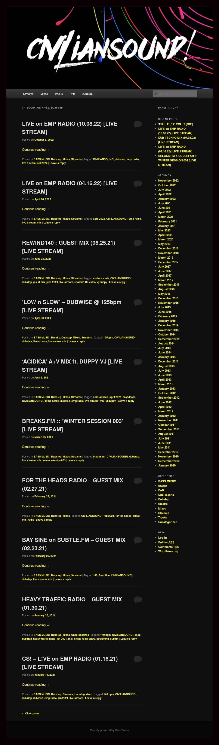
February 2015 (167, 316)
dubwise (27, 341)
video (92, 282)
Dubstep (87, 94)
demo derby (51, 401)
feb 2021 (109, 516)
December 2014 (168, 325)
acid (95, 397)
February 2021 (167, 221)
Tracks (59, 94)
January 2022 (167, 199)
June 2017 (165, 271)
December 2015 (168, 298)
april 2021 (115, 397)
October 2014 (167, 334)
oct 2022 (42, 163)
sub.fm (114, 639)
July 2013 (164, 370)
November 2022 (168, 180)
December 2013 (168, 361)
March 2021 (165, 217)
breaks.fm (99, 456)
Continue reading (36, 149)
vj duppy (102, 282)
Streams (28, 94)
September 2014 (168, 339)
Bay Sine (104, 575)
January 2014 (167, 357)
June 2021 (165, 208)
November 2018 (168, 253)
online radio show (84, 639)
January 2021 (167, 226)
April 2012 (165, 407)
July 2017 (164, 266)
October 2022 (167, 185)
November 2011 (168, 420)
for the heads (123, 516)
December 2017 (168, 262)
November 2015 (168, 303)
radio (31, 520)
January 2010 (167, 465)
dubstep (120, 159)
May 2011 (164, 447)
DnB (72, 94)
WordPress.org (168, 551)
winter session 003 (54, 460)
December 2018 (168, 248)
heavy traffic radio (44, 639)
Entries (166, 542)
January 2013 (167, 388)
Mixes (44, 94)
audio (96, 278)
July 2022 (164, 190)
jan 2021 (62, 639)
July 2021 (164, 203)
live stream (29, 163)
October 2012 (167, 393)
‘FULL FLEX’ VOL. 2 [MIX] (175, 124)
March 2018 (165, 257)
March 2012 (165, 411)
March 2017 (165, 280)
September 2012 (168, 397)
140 (95, 575)
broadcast (129, 397)
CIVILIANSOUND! (103, 159)
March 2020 (165, 239)
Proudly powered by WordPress (109, 730)
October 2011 (167, 425)
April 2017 (165, 275)
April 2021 (165, 212)
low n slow (54, 341)
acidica (103, 397)
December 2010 (168, 452)
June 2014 (165, 352)
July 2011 (164, 438)
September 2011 (168, 429)
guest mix (39, 282)
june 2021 (52, 282)
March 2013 (165, 384)
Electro (163, 504)
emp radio (133, 159)
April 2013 (165, 379)
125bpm (108, 337)
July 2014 (164, 348)
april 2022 (99, 219)
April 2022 (165, 194)
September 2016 (168, 284)
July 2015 (164, 307)
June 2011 (165, 443)
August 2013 (166, 366)
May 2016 (164, 294)
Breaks (55, 337)
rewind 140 (81, 282)
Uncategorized (80, 635)
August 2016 (166, 289)
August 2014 (166, 343)
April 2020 (165, 235)
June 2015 (165, 312)
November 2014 (168, 330)
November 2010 (168, 456)
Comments (168, 547)
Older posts (30, 713)
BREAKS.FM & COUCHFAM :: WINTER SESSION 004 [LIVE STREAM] (177, 160)
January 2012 (167, 416)
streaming (102, 639)
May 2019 (164, 244)
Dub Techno (166, 495)
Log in (162, 537)
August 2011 (166, 434)
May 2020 (164, 230)
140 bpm (105, 635)
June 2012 (165, 402)
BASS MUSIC (42, 159)
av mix (105, 278)
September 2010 (168, 461)
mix (39, 222)
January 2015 (167, 321)
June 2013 (165, 375)
